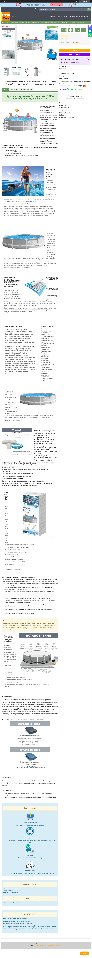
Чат (86, 953)
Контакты (72, 16)
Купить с (71, 54)
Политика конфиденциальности (55, 945)
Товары (59, 16)
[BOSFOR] (5, 16)
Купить (75, 50)
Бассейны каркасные (12, 22)
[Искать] (89, 9)
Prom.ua (54, 943)
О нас (65, 16)
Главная (52, 16)
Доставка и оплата (82, 16)
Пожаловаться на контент (40, 945)
